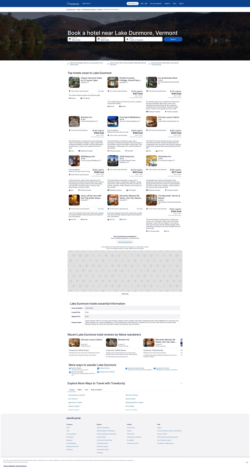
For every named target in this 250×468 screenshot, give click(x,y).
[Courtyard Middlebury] (125, 134)
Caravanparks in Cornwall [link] (76, 395)
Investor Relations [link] (71, 443)
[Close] (247, 462)
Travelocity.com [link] (70, 9)
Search (173, 39)
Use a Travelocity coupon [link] (164, 440)
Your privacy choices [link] (132, 443)
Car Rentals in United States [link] (104, 440)
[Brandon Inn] (86, 134)
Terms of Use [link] (130, 434)
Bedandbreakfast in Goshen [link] (134, 402)
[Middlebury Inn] (86, 173)
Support (167, 3)
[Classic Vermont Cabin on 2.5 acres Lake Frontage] (86, 95)
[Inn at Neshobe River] (163, 95)
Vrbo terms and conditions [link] (134, 437)
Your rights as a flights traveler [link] (165, 443)
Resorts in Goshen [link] (131, 410)
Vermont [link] (100, 9)
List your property (156, 3)
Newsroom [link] (69, 440)
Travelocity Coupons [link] (102, 446)
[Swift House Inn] (125, 173)
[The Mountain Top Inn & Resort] (163, 213)
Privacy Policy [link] (131, 427)
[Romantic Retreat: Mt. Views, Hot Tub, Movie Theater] (125, 213)
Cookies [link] (129, 430)
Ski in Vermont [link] (72, 399)
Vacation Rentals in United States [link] (106, 430)
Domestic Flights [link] (101, 437)
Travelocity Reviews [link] (102, 443)
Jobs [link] (67, 430)
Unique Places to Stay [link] (103, 449)
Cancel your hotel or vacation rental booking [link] (169, 430)
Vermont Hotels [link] (130, 399)
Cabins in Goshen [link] (73, 406)
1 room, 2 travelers (136, 40)
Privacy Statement (9, 466)
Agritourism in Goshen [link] (75, 402)
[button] (125, 383)
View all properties (125, 242)
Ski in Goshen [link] (130, 406)
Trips (174, 3)
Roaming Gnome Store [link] (72, 446)
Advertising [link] (69, 449)
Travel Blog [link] (100, 452)
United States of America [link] (89, 9)
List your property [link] (71, 434)
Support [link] (159, 427)
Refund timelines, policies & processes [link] (167, 437)
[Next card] (180, 348)
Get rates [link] (101, 91)
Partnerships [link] (69, 437)
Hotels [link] (78, 9)
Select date (76, 40)
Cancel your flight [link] (162, 434)
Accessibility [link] (130, 440)
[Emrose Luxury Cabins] (163, 134)
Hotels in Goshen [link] (73, 410)
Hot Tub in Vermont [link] (132, 395)
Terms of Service (21, 466)
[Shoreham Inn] (163, 173)
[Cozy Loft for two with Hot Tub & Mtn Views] (86, 213)
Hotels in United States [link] (103, 427)
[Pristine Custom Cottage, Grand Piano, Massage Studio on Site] (125, 95)
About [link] (68, 427)
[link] (83, 369)
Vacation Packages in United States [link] (106, 434)
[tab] (72, 390)
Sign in (181, 3)
